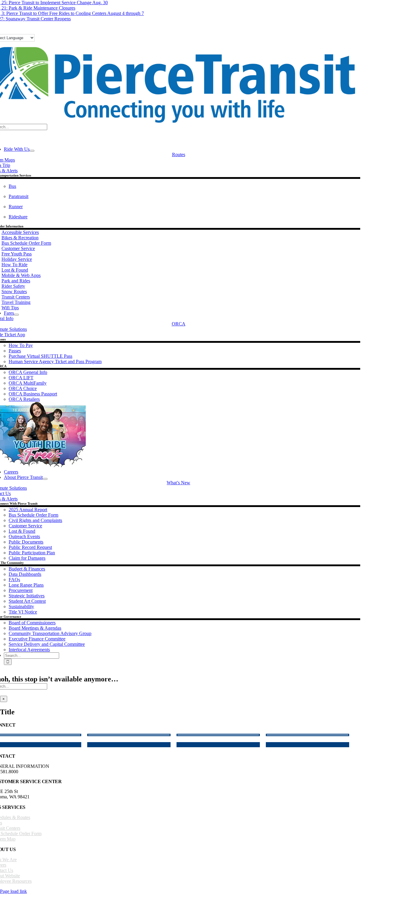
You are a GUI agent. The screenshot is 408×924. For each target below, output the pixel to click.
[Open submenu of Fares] (16, 315)
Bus (12, 186)
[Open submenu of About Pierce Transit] (45, 479)
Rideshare (18, 216)
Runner (16, 206)
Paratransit (18, 196)
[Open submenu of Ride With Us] (32, 151)
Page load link (13, 891)
